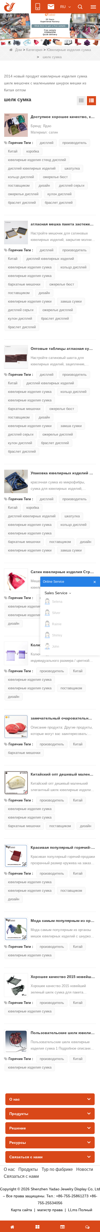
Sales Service (56, 593)
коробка (32, 151)
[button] (42, 40)
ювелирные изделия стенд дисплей (37, 160)
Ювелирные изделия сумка (69, 50)
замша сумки (71, 301)
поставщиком (19, 185)
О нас (9, 1169)
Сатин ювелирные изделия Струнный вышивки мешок (63, 572)
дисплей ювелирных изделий (31, 168)
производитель (74, 143)
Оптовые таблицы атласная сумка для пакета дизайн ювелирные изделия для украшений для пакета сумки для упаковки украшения (63, 348)
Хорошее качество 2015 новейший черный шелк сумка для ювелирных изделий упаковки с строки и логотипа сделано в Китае (63, 977)
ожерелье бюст (55, 177)
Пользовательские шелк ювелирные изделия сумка (63, 1033)
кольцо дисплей (21, 177)
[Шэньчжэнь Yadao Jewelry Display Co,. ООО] (9, 7)
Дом (18, 50)
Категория (34, 50)
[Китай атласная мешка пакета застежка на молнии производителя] (16, 232)
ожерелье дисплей (23, 194)
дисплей (46, 143)
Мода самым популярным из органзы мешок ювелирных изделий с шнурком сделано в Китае (63, 920)
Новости (84, 1169)
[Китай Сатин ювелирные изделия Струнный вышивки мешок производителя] (16, 580)
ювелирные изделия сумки (29, 301)
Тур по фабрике (57, 1169)
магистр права (50, 1210)
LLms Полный (80, 1210)
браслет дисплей (22, 203)
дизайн (44, 185)
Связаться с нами (21, 1176)
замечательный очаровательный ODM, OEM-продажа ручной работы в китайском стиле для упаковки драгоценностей (63, 718)
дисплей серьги (71, 185)
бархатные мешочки (24, 284)
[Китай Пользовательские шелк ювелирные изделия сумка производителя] (16, 1041)
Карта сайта (21, 1210)
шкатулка (72, 168)
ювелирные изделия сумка (29, 267)
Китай (12, 151)
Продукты (28, 1169)
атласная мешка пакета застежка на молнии (63, 224)
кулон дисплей (59, 194)
